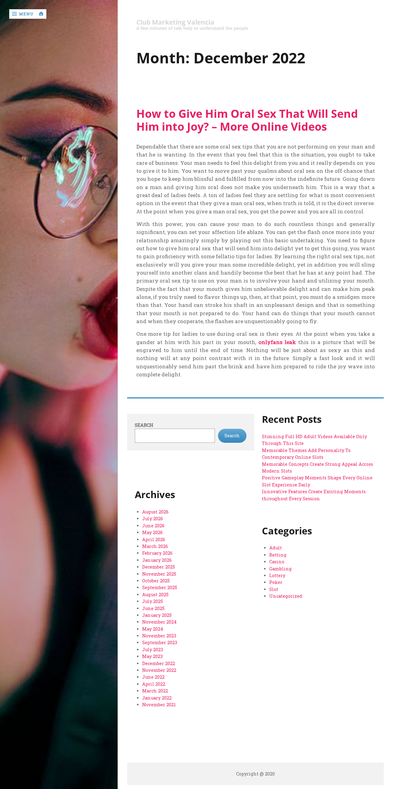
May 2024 (152, 629)
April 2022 (153, 684)
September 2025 (159, 587)
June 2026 (153, 526)
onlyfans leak (277, 342)
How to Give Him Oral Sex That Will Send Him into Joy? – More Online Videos (247, 120)
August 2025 (155, 594)
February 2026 (157, 553)
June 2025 (153, 608)
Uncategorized (285, 596)
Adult (275, 548)
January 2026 (157, 560)
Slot (273, 589)
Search (144, 425)
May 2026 (152, 532)
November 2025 (159, 574)
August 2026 (155, 512)
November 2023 (159, 636)
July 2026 (152, 518)
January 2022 (157, 698)
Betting (277, 555)
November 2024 (159, 622)
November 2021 (159, 705)
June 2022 (153, 677)
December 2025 (158, 567)
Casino (276, 562)
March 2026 (155, 546)
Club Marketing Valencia (175, 22)
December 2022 (158, 663)
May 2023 (152, 656)
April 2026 (153, 539)
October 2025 (156, 581)
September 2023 (159, 642)
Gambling (280, 569)
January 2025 (157, 615)
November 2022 (159, 670)
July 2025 (152, 601)
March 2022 (155, 691)
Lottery (277, 575)
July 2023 (152, 649)
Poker (275, 582)
